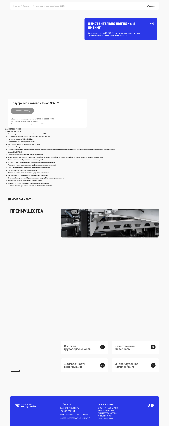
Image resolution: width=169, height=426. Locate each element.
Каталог (26, 6)
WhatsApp (151, 6)
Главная (16, 6)
